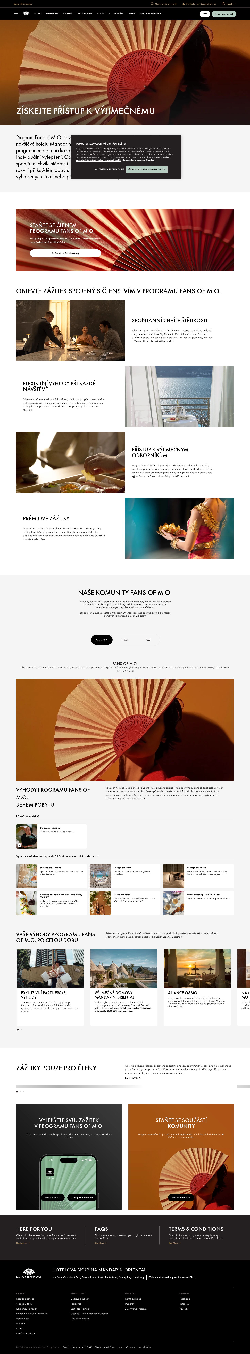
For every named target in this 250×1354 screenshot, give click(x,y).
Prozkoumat (86, 14)
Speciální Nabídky (150, 14)
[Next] (223, 986)
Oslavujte (103, 14)
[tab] (101, 640)
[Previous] (24, 986)
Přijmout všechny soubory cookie (147, 169)
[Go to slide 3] (24, 1091)
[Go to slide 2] (21, 1030)
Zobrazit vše (131, 1078)
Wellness (68, 14)
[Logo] (26, 13)
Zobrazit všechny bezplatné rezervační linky (172, 1277)
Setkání (118, 14)
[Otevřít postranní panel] (16, 14)
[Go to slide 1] (18, 1030)
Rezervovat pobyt (224, 13)
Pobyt (38, 14)
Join (205, 13)
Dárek (131, 14)
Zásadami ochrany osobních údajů (138, 160)
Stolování (52, 14)
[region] (126, 157)
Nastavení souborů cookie (109, 169)
